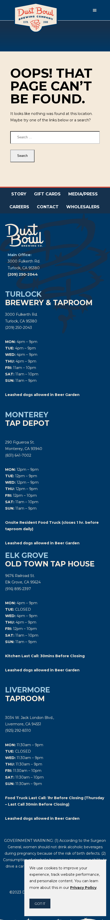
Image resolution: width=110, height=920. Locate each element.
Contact (48, 206)
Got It (40, 903)
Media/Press (83, 194)
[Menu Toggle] (95, 10)
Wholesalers (83, 206)
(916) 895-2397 (18, 589)
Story (18, 194)
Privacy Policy (83, 887)
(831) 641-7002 (18, 455)
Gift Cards (47, 194)
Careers (19, 206)
